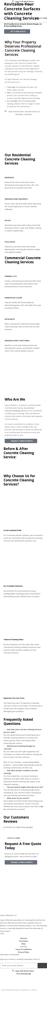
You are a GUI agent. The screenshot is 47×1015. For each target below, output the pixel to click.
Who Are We (15, 399)
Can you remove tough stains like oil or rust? (25, 787)
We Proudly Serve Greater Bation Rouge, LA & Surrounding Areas (23, 25)
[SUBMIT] (42, 965)
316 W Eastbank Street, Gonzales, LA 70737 (19, 990)
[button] (23, 22)
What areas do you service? (18, 798)
